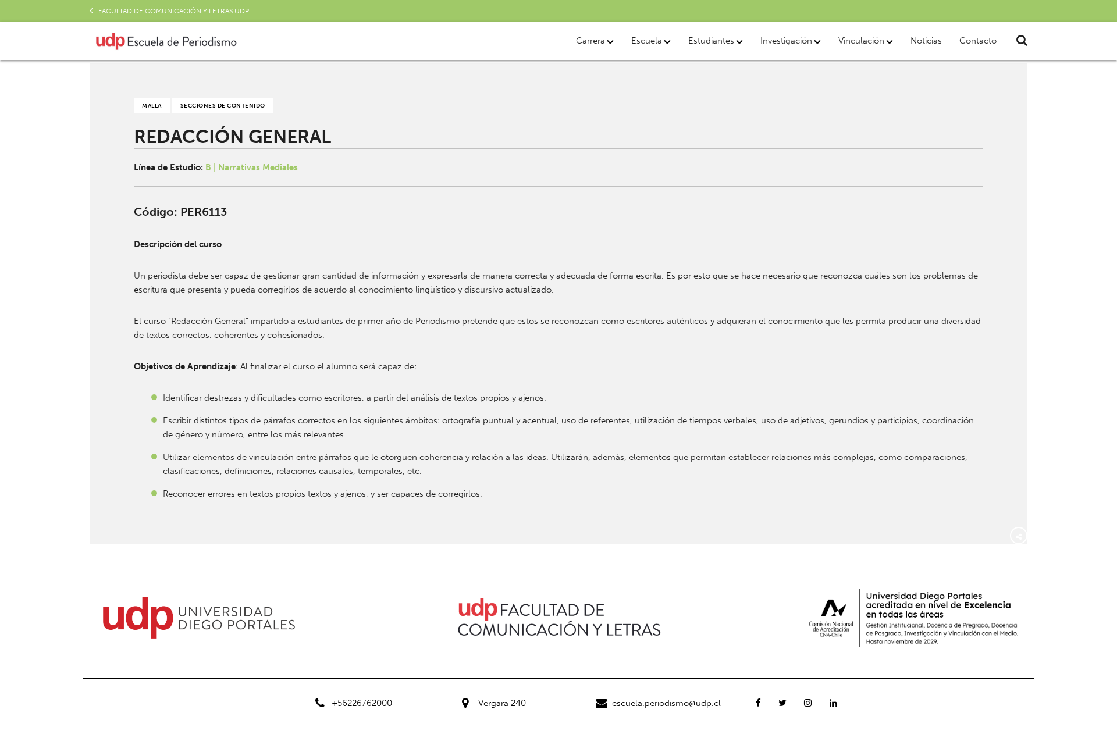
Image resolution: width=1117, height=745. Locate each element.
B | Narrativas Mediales (251, 167)
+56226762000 (362, 703)
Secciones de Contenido (222, 105)
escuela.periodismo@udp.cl (666, 703)
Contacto (978, 40)
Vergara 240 (502, 703)
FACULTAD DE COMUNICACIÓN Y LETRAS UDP (173, 11)
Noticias (926, 40)
